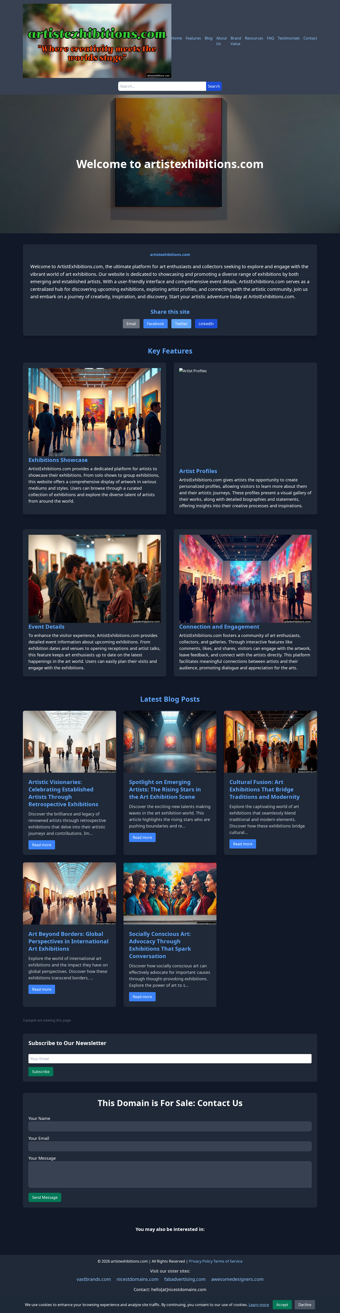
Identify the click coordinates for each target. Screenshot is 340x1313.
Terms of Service (227, 1261)
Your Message (42, 1158)
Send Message (45, 1197)
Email (131, 323)
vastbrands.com (94, 1279)
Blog (209, 38)
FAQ (270, 38)
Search (214, 86)
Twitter (181, 323)
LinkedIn (206, 323)
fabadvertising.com (185, 1279)
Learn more (259, 1304)
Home (176, 38)
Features (193, 38)
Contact (310, 38)
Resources (254, 38)
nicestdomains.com (138, 1279)
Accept (282, 1304)
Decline (304, 1304)
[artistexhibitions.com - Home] (97, 41)
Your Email (38, 1138)
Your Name (39, 1118)
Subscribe (40, 1071)
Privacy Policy (201, 1261)
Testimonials (289, 38)
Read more (41, 844)
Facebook (155, 323)
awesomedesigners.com (237, 1279)
